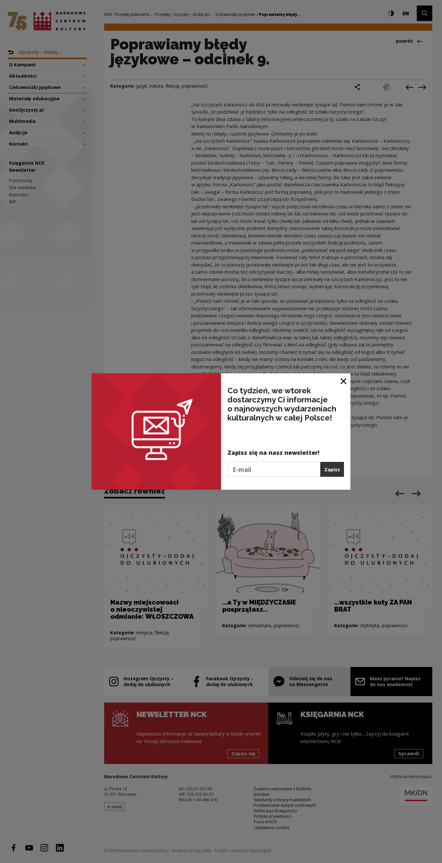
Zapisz (332, 469)
